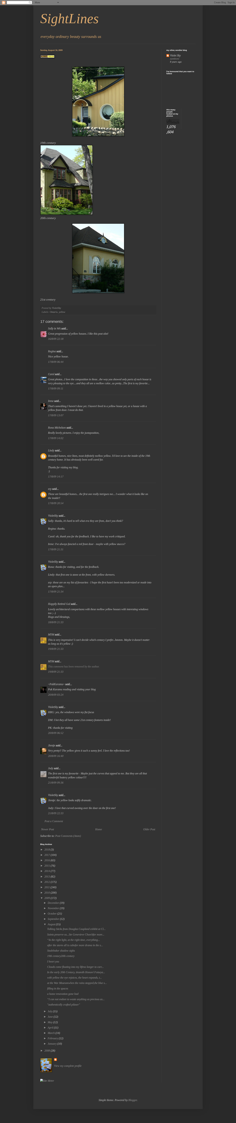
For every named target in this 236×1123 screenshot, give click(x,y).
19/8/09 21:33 (55, 648)
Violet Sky (175, 55)
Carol (51, 374)
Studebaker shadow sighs (61, 950)
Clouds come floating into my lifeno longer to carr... (75, 966)
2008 (47, 1050)
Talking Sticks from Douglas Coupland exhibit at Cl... (76, 929)
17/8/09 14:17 (55, 476)
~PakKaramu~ (56, 684)
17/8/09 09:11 (55, 388)
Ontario (54, 312)
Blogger (132, 1100)
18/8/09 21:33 (55, 622)
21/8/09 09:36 (55, 782)
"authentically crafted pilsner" (63, 1004)
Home (98, 829)
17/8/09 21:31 (55, 549)
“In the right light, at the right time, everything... (73, 939)
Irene (51, 400)
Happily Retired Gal (59, 603)
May (50, 1022)
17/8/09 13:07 (55, 415)
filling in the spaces (57, 988)
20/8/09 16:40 (55, 755)
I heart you (53, 961)
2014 (47, 871)
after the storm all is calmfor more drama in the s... (75, 945)
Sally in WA (54, 328)
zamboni (174, 58)
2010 (47, 892)
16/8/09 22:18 (55, 338)
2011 (47, 887)
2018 (47, 849)
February (53, 1038)
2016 (47, 860)
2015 (47, 865)
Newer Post (47, 829)
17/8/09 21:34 (55, 591)
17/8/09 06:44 (55, 361)
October (52, 913)
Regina (52, 351)
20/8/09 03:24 (55, 694)
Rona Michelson (57, 427)
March (51, 1032)
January (52, 1043)
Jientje (51, 745)
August (52, 924)
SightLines (69, 18)
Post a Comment (54, 821)
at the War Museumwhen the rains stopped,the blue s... (77, 982)
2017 (47, 854)
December (54, 902)
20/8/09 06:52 (55, 732)
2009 (47, 898)
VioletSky (53, 515)
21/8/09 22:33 (55, 813)
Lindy (51, 450)
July (50, 1011)
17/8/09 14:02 (55, 438)
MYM (51, 634)
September (54, 918)
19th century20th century (60, 955)
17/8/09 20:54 (55, 503)
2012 (47, 881)
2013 (47, 876)
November (54, 908)
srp (49, 488)
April (51, 1027)
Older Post (149, 829)
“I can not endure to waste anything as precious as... (76, 999)
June (51, 1016)
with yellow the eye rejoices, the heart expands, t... (74, 977)
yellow (62, 312)
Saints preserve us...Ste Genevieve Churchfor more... (75, 934)
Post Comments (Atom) (68, 835)
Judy (50, 768)
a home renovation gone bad (62, 993)
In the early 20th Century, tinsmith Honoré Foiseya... (76, 972)
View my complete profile (68, 1065)
